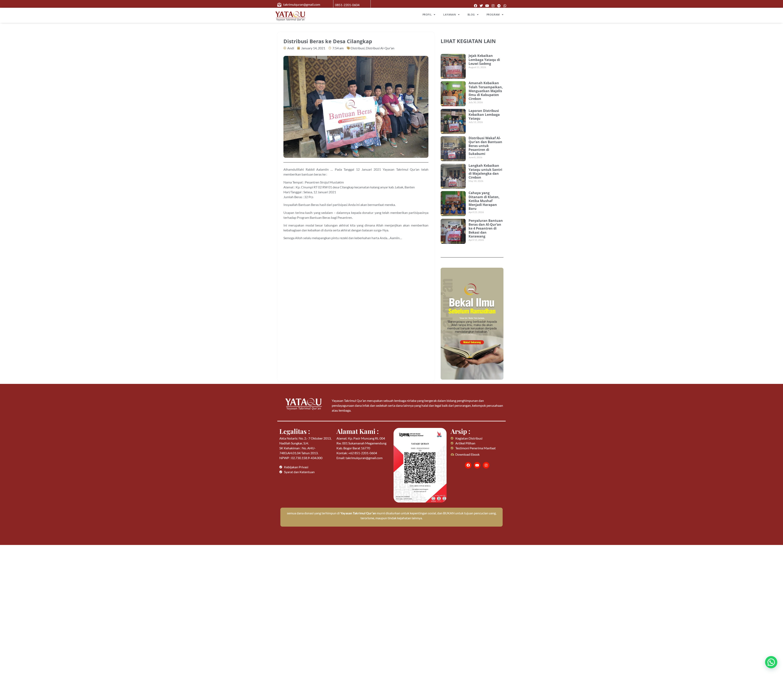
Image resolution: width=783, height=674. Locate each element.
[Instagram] (493, 6)
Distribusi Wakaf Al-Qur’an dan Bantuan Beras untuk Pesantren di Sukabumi (485, 146)
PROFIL (427, 14)
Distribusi (358, 48)
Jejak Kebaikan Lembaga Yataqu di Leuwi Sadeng (484, 59)
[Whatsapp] (505, 6)
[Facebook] (475, 6)
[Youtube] (487, 6)
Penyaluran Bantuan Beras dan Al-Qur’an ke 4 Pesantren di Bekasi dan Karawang (486, 228)
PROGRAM (493, 14)
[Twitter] (481, 6)
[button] (771, 662)
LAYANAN (449, 14)
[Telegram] (499, 6)
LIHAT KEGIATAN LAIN (468, 41)
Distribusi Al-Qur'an (380, 48)
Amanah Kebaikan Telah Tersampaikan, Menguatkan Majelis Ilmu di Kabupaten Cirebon (486, 91)
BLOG (471, 14)
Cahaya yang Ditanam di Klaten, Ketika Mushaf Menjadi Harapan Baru (484, 201)
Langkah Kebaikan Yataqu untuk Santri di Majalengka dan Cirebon (485, 171)
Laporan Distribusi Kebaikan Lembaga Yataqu (484, 114)
